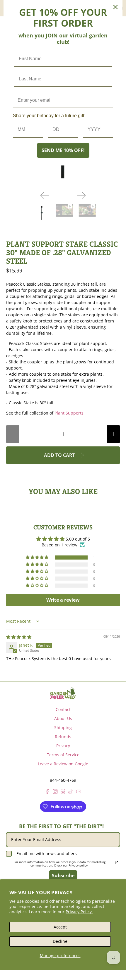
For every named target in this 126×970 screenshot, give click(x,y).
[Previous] (44, 195)
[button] (37, 557)
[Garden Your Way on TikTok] (70, 792)
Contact (63, 709)
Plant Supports (69, 413)
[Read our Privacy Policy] (116, 862)
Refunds (63, 736)
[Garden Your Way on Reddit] (63, 792)
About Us (63, 718)
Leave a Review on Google (63, 764)
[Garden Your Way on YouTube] (78, 792)
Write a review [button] (63, 600)
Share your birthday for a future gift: (49, 115)
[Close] (115, 7)
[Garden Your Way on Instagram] (55, 792)
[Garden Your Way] (63, 693)
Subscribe (63, 875)
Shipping (63, 727)
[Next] (81, 195)
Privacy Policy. (79, 911)
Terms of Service (63, 754)
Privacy (63, 745)
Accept (60, 927)
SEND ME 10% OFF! (63, 150)
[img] (18, 637)
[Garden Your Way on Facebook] (47, 792)
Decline (60, 941)
